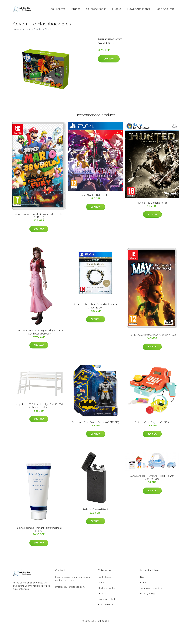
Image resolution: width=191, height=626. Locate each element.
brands (75, 9)
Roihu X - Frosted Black (95, 509)
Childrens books (96, 9)
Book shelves (57, 9)
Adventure (116, 38)
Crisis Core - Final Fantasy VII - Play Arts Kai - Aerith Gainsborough (39, 332)
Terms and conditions (151, 588)
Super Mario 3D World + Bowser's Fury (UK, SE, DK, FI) (39, 216)
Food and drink (165, 9)
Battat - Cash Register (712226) (152, 422)
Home (16, 29)
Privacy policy (147, 593)
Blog (142, 577)
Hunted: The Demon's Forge (152, 202)
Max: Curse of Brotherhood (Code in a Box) (152, 334)
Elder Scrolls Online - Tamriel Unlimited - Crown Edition (95, 306)
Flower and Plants (138, 9)
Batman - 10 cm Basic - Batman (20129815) (95, 422)
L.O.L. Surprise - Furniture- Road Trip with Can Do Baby (152, 477)
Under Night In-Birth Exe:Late (95, 195)
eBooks (116, 9)
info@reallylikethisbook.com (70, 586)
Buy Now (109, 58)
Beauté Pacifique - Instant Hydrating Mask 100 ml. (39, 529)
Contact (144, 582)
